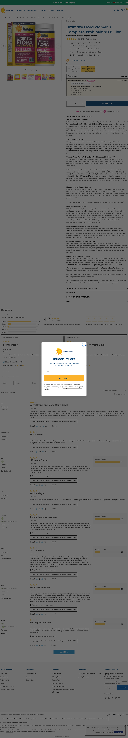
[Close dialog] (84, 344)
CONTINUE (64, 378)
